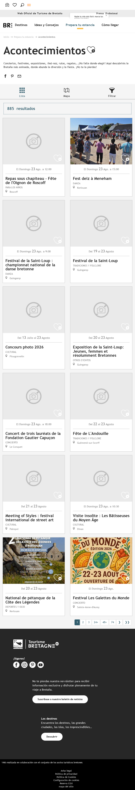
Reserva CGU (66, 783)
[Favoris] (15, 4)
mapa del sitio (66, 786)
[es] (29, 5)
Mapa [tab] (66, 96)
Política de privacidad (66, 774)
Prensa (100, 13)
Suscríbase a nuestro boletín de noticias (60, 699)
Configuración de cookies (66, 780)
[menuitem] (22, 24)
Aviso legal (66, 770)
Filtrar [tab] (112, 96)
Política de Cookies (66, 777)
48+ (104, 622)
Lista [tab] (22, 96)
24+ (96, 622)
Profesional (111, 13)
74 (112, 622)
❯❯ (127, 622)
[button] (22, 5)
